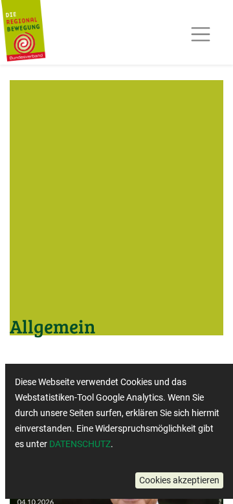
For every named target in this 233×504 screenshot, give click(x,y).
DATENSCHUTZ (80, 444)
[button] (179, 480)
